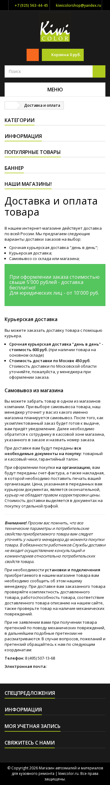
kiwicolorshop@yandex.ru (78, 5)
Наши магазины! (28, 184)
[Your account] (33, 55)
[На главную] (11, 105)
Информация (23, 136)
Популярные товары (33, 152)
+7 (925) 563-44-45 (31, 5)
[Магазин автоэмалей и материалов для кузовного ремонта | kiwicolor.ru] (55, 27)
